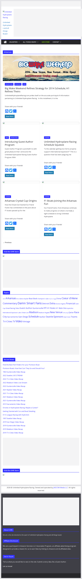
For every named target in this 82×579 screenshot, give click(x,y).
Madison (33, 312)
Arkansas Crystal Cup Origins (21, 200)
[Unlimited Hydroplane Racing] (5, 42)
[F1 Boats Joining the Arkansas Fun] (60, 187)
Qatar (71, 312)
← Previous (7, 242)
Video (19, 321)
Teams (74, 316)
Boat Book (33, 298)
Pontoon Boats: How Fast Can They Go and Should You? (24, 368)
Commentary (10, 303)
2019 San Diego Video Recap (13, 422)
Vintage (26, 321)
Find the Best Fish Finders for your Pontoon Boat (21, 365)
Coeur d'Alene (70, 298)
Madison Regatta (44, 312)
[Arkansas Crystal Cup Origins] (21, 187)
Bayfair (26, 299)
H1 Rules (51, 308)
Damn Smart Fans (30, 303)
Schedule (18, 84)
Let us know (7, 566)
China (58, 298)
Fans (7, 137)
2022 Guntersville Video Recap (14, 386)
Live (27, 312)
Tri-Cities (7, 321)
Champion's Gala (43, 299)
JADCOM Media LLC (60, 487)
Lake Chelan (22, 312)
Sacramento (12, 316)
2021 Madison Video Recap (13, 397)
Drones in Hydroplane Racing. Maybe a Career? (20, 408)
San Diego (23, 316)
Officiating (65, 312)
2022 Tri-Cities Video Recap (13, 379)
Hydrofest (70, 308)
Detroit (45, 303)
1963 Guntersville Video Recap (14, 372)
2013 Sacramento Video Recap (14, 404)
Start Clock (67, 317)
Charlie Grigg (52, 298)
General (47, 137)
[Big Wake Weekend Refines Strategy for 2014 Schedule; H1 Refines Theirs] (41, 68)
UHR (24, 84)
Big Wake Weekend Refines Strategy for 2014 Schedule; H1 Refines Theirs (37, 90)
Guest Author (26, 308)
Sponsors (58, 316)
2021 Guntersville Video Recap (14, 400)
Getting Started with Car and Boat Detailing (19, 411)
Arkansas (11, 298)
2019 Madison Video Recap (13, 429)
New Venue (56, 312)
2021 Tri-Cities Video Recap (13, 393)
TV (14, 321)
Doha (52, 303)
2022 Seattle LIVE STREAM (12, 375)
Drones (58, 304)
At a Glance (20, 299)
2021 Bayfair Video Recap (12, 390)
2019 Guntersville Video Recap (14, 425)
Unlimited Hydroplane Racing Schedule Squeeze (60, 143)
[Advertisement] (48, 23)
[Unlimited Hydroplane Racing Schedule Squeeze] (60, 128)
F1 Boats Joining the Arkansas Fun (60, 202)
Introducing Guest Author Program (19, 143)
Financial (70, 303)
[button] (19, 42)
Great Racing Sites (12, 308)
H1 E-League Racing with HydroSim (16, 415)
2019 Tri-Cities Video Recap (13, 433)
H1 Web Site (61, 308)
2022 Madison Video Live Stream (15, 383)
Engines (63, 304)
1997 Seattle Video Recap (12, 418)
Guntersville (38, 308)
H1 (45, 308)
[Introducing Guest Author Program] (21, 128)
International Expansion (10, 312)
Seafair (42, 316)
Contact (56, 42)
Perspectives (9, 84)
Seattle (49, 316)
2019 (4, 298)
